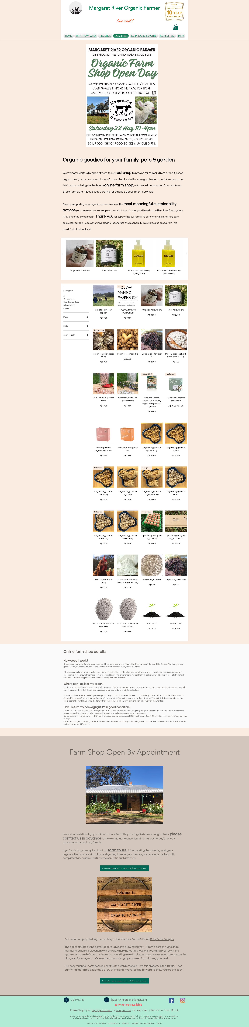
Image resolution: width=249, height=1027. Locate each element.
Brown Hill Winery (82, 701)
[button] (175, 27)
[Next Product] (186, 253)
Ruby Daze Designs (162, 939)
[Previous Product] (62, 253)
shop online (123, 1010)
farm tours (117, 850)
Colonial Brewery (142, 701)
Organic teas (68, 299)
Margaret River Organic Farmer (124, 8)
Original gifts (68, 305)
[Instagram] (182, 1000)
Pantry (66, 308)
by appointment (102, 1010)
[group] (124, 259)
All (64, 296)
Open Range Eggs (71, 302)
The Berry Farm (126, 701)
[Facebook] (171, 1000)
